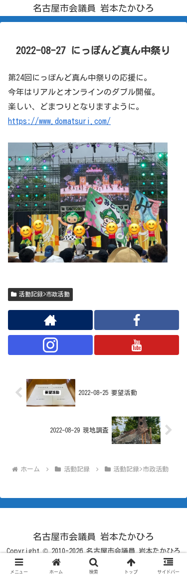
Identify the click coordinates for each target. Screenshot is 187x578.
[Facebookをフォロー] (136, 320)
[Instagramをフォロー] (50, 345)
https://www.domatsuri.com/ (59, 121)
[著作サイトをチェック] (50, 320)
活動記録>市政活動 (44, 294)
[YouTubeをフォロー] (136, 345)
